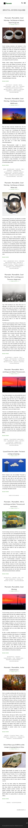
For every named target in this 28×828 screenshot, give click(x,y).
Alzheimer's (8, 357)
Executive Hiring (14, 495)
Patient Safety (8, 89)
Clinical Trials (14, 735)
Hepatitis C (13, 737)
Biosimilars (10, 169)
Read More (5, 81)
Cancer (15, 84)
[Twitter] (27, 823)
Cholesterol (8, 658)
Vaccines (19, 176)
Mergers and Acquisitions (14, 87)
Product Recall (18, 263)
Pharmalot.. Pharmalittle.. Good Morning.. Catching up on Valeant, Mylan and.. (14, 185)
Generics (9, 170)
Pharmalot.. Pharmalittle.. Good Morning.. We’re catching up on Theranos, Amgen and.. (14, 277)
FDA (14, 86)
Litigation (21, 358)
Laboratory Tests (12, 261)
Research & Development (14, 90)
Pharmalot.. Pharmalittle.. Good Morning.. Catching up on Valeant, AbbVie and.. (14, 101)
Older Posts (21, 809)
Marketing (8, 360)
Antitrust (9, 84)
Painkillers (19, 658)
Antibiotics (7, 577)
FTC (17, 86)
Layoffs (22, 86)
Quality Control (19, 89)
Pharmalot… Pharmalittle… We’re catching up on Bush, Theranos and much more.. (14, 504)
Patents (15, 360)
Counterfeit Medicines (16, 439)
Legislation (13, 358)
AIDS (4, 169)
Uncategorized (14, 92)
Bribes (9, 802)
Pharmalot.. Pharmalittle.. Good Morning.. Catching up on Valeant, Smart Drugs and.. (14, 20)
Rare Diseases (19, 265)
